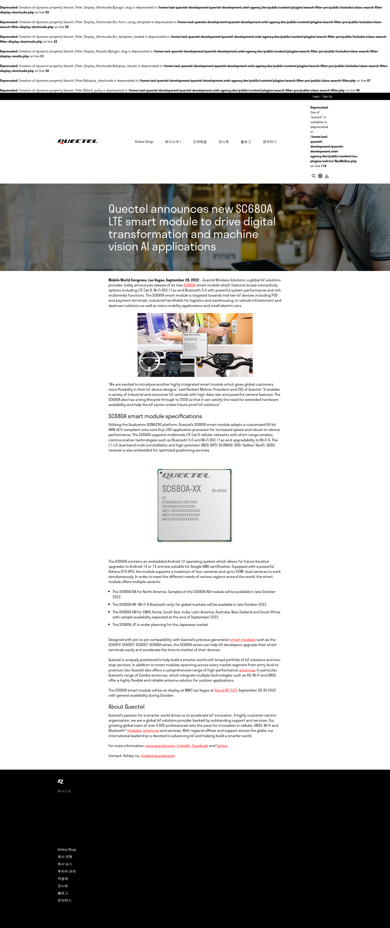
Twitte (221, 745)
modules (134, 730)
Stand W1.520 (225, 690)
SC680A (190, 285)
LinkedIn (184, 745)
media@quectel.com (158, 755)
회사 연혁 (65, 856)
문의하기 (270, 141)
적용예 (63, 878)
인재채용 (200, 141)
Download (326, 176)
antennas (247, 670)
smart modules (243, 639)
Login (316, 96)
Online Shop (144, 141)
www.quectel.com (160, 745)
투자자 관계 (67, 871)
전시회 (224, 141)
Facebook (200, 745)
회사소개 (172, 141)
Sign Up (327, 96)
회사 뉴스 (65, 864)
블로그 (246, 141)
